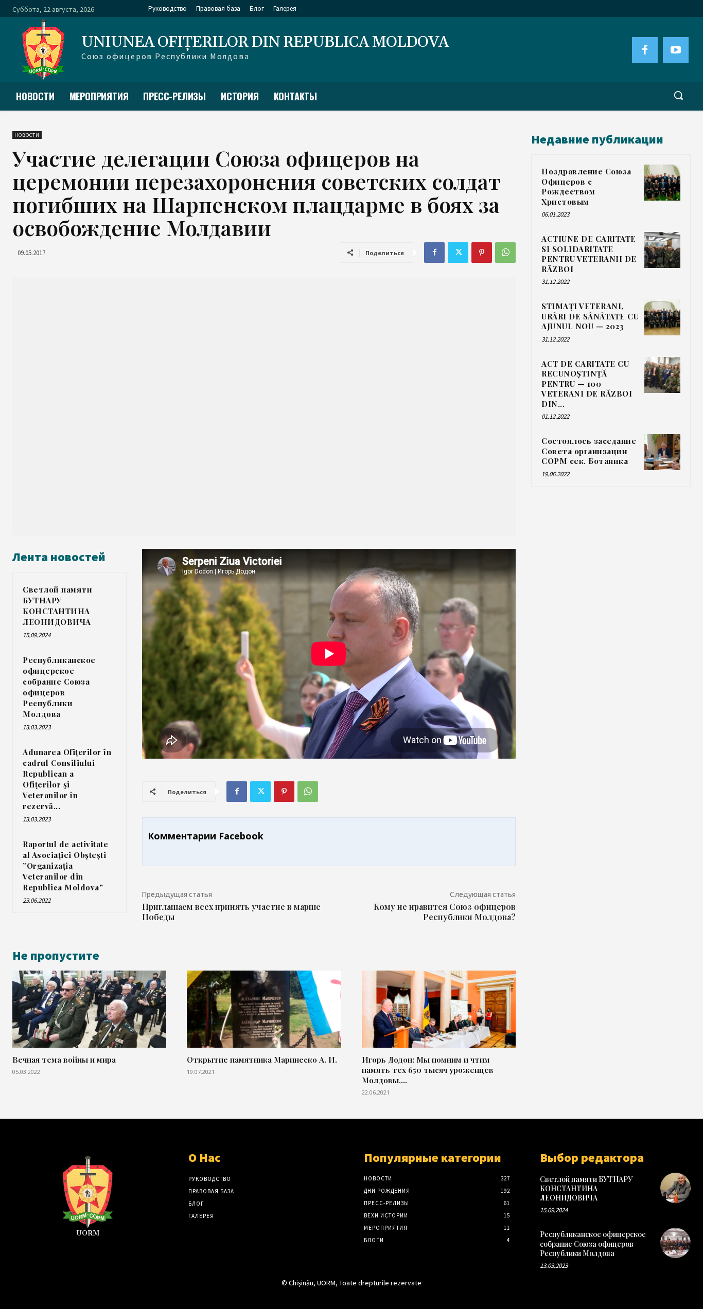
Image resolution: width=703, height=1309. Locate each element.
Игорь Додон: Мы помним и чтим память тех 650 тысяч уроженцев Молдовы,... (428, 1069)
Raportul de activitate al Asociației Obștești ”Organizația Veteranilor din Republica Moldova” (65, 865)
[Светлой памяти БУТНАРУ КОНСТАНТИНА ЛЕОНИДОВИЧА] (675, 1188)
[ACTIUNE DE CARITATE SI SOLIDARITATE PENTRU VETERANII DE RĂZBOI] (662, 250)
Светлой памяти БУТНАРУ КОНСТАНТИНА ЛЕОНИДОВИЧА (57, 605)
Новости (27, 135)
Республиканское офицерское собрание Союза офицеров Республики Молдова (59, 687)
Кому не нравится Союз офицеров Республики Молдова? (445, 912)
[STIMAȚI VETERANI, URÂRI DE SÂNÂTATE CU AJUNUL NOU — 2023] (662, 317)
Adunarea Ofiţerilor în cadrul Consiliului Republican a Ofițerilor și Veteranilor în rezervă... (67, 779)
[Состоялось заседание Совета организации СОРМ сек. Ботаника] (662, 452)
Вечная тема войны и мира (64, 1059)
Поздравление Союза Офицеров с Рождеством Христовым (586, 186)
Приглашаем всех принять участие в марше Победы (231, 912)
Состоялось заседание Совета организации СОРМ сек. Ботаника (588, 451)
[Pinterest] (481, 252)
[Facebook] (645, 50)
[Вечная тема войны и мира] (89, 1009)
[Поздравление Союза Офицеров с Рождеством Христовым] (662, 183)
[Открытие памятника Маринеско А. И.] (264, 1009)
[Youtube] (676, 50)
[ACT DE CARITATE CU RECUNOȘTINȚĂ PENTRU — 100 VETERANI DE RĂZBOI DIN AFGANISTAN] (662, 375)
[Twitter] (458, 252)
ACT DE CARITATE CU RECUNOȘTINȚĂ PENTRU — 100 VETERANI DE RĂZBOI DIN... (586, 383)
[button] (678, 95)
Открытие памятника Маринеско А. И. (262, 1059)
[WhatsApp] (505, 252)
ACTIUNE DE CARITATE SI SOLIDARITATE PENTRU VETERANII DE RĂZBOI (589, 254)
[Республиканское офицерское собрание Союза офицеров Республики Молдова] (675, 1243)
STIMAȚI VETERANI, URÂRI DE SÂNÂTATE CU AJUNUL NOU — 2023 (590, 316)
